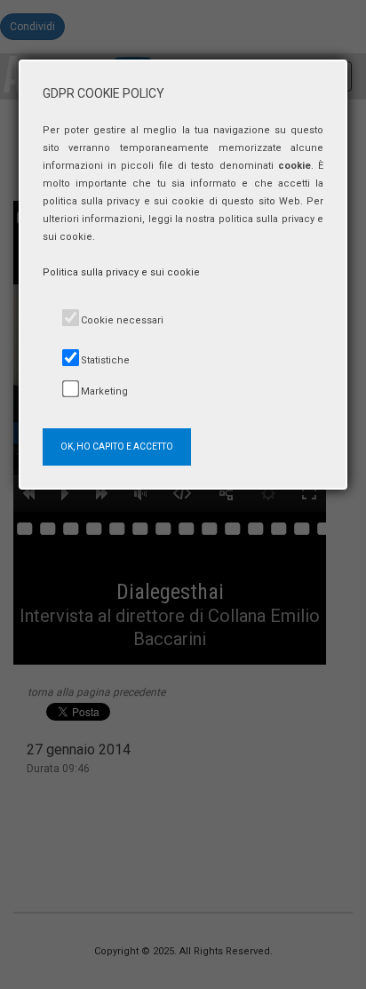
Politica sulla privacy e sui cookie (121, 272)
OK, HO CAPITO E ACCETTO (116, 446)
